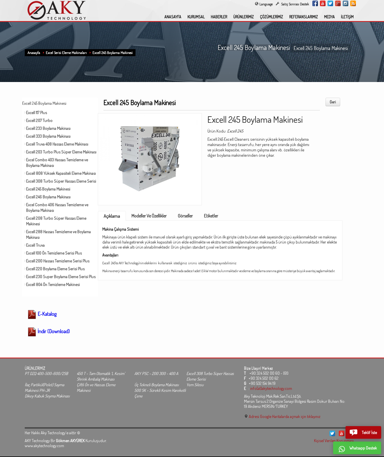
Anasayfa (34, 52)
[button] (363, 432)
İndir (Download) (53, 331)
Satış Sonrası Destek (294, 4)
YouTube (323, 3)
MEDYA (329, 16)
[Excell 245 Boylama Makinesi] (150, 157)
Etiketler (211, 216)
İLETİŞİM (347, 16)
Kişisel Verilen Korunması (334, 440)
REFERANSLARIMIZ (303, 16)
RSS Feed (353, 3)
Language (266, 4)
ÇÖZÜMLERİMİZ (271, 16)
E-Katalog (47, 314)
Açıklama (112, 216)
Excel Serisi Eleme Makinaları (66, 52)
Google (338, 3)
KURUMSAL (196, 16)
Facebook (315, 3)
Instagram (345, 3)
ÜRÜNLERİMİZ (243, 16)
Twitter (330, 3)
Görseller (185, 216)
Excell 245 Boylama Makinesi (112, 52)
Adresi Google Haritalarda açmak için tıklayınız (284, 416)
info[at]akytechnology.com (271, 388)
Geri (333, 101)
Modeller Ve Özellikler (149, 216)
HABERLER (219, 16)
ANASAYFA (172, 16)
